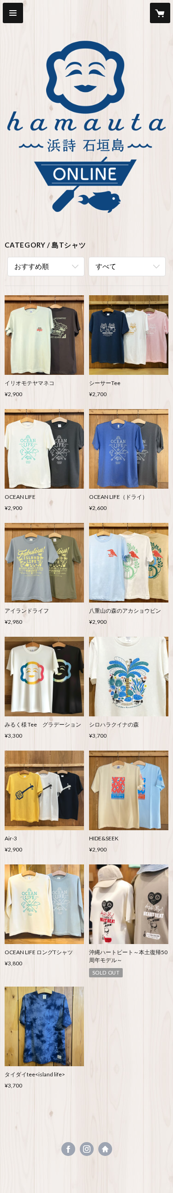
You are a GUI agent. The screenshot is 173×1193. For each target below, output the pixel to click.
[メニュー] (13, 13)
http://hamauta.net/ (105, 1149)
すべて (105, 266)
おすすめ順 (31, 266)
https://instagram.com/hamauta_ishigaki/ (87, 1149)
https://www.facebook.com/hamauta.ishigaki (68, 1149)
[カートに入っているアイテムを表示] (160, 13)
